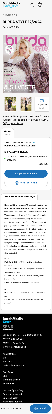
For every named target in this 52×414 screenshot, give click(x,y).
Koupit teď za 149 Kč (26, 173)
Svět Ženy (8, 372)
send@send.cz (18, 346)
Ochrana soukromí (12, 394)
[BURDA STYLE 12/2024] (26, 63)
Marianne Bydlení (11, 379)
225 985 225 (17, 338)
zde (33, 142)
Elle (4, 357)
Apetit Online (9, 354)
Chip (5, 376)
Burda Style (11, 14)
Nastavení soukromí (13, 401)
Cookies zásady (10, 398)
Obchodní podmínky (13, 390)
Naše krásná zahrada (13, 365)
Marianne (7, 361)
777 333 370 (17, 342)
